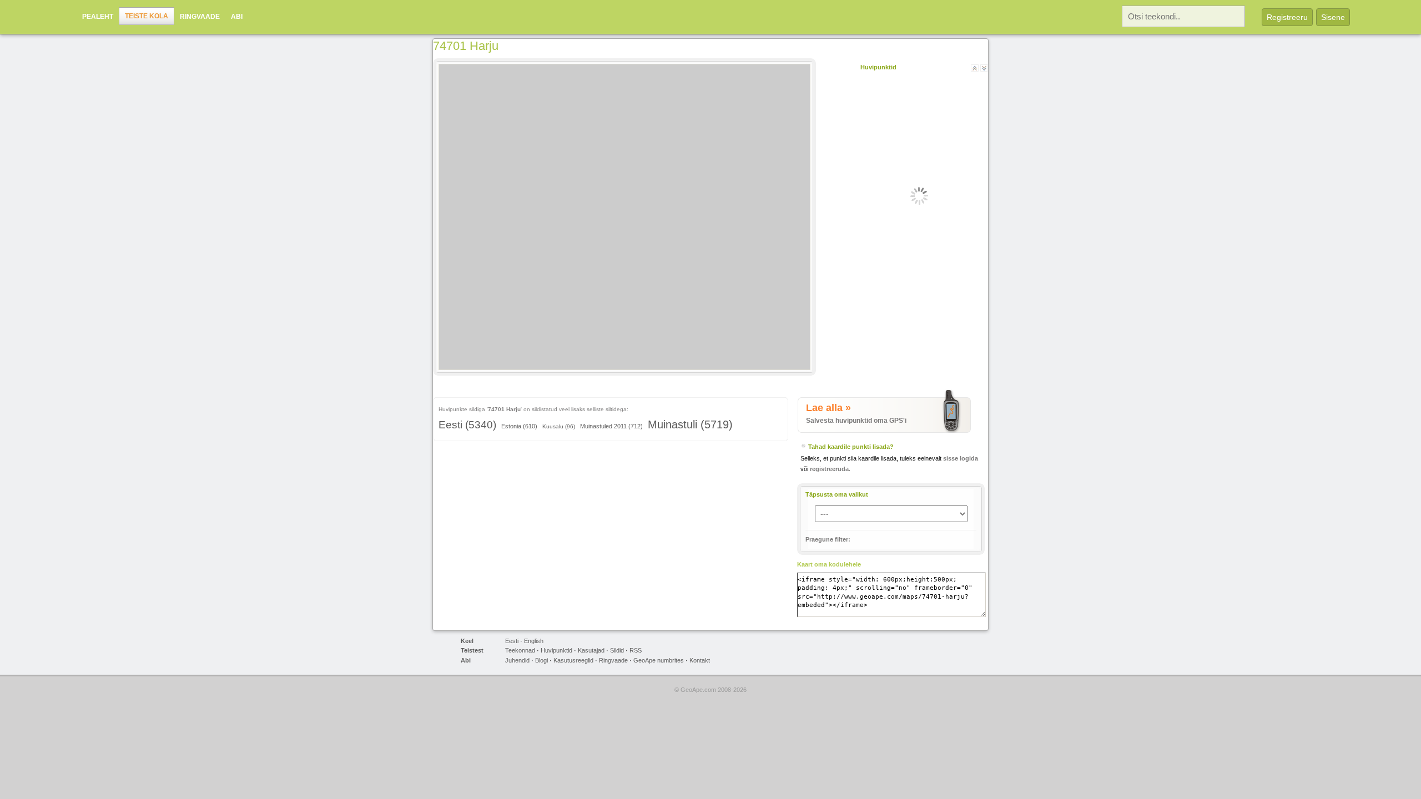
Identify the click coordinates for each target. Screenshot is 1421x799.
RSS (635, 650)
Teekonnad (520, 650)
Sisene (1333, 17)
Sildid (617, 650)
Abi (237, 17)
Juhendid (517, 660)
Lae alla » (828, 407)
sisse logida (960, 458)
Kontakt (699, 660)
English (533, 641)
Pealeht (97, 17)
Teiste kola (146, 16)
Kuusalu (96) (558, 426)
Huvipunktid (556, 650)
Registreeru (1287, 17)
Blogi (541, 660)
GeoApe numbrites (658, 660)
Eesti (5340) (467, 424)
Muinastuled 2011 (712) (611, 426)
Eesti (511, 641)
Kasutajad (591, 650)
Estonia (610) (519, 426)
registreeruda (829, 469)
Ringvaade (200, 17)
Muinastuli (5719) (690, 424)
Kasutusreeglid (573, 660)
